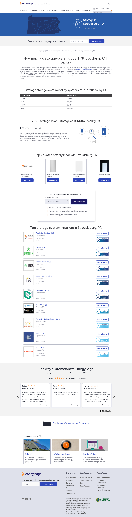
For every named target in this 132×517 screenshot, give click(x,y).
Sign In (110, 4)
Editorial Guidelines (70, 484)
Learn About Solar (87, 480)
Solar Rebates (85, 486)
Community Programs (101, 486)
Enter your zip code (51, 197)
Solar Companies (103, 477)
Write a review (40, 241)
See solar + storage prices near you (48, 41)
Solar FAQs (29, 454)
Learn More (27, 180)
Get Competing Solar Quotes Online (101, 9)
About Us (69, 480)
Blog (81, 483)
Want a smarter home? (62, 454)
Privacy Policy (81, 512)
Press (68, 488)
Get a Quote (102, 234)
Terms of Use (70, 512)
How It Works (71, 477)
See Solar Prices (79, 201)
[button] (18, 396)
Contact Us (70, 494)
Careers (69, 491)
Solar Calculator (86, 477)
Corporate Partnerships (101, 481)
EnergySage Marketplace (84, 69)
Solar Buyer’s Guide (90, 454)
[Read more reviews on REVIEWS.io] (105, 411)
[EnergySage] (31, 475)
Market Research (103, 490)
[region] (66, 396)
